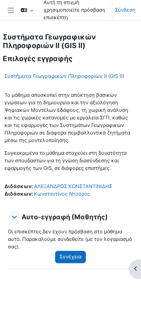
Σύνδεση (125, 10)
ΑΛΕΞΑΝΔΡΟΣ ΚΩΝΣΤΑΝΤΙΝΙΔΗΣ (73, 186)
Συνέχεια (70, 257)
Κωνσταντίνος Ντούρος (62, 194)
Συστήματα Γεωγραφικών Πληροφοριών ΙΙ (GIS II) (64, 76)
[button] (14, 217)
